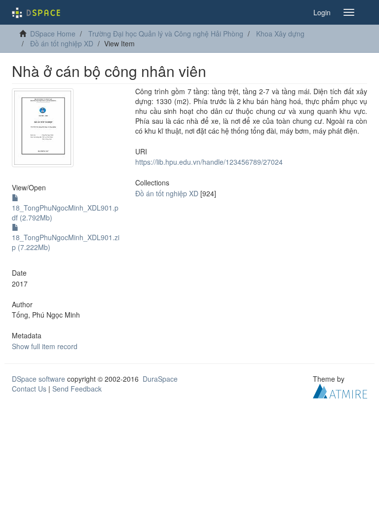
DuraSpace (160, 379)
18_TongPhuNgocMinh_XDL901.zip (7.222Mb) (65, 242)
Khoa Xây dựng (280, 33)
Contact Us (29, 389)
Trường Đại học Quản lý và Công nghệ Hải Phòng (165, 33)
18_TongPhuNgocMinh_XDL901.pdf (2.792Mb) (65, 212)
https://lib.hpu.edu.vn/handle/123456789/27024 (209, 162)
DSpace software (38, 379)
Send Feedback (77, 389)
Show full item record (44, 346)
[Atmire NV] (340, 390)
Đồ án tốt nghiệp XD (61, 43)
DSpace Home (53, 33)
